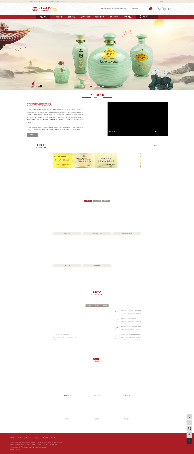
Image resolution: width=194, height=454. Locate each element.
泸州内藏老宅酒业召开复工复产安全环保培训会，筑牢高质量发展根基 (58, 339)
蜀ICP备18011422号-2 (84, 442)
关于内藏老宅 (57, 17)
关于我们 (38, 438)
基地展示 (63, 438)
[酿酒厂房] (55, 411)
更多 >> (155, 145)
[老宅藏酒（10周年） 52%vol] (97, 212)
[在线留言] (189, 435)
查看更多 (42, 134)
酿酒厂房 (56, 427)
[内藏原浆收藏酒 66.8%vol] (138, 212)
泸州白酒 (97, 8)
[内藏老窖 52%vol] (55, 256)
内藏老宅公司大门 (56, 395)
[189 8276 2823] (189, 422)
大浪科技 (44, 449)
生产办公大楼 (138, 395)
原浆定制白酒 (85, 17)
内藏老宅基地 (99, 17)
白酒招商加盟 (113, 17)
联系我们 (127, 17)
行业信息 (97, 299)
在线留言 (72, 438)
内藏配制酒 (109, 188)
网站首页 (43, 17)
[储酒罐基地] (138, 411)
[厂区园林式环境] (96, 379)
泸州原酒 (103, 8)
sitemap (156, 1)
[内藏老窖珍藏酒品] (97, 256)
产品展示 (55, 438)
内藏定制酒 (97, 188)
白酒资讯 (71, 17)
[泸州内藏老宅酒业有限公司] (49, 8)
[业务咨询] (189, 416)
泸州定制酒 (110, 8)
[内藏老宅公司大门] (55, 379)
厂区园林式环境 (97, 395)
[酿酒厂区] (96, 411)
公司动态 (86, 299)
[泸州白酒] (97, 54)
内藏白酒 (85, 188)
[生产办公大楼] (138, 379)
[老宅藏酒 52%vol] (55, 212)
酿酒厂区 (97, 427)
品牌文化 (108, 299)
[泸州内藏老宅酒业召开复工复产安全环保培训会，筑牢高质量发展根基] (62, 320)
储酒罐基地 (138, 427)
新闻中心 (47, 438)
